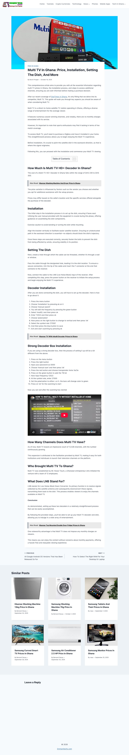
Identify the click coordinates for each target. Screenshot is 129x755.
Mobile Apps (105, 4)
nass (91, 611)
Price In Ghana (33, 66)
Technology (76, 4)
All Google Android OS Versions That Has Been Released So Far (43, 556)
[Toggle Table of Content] (73, 159)
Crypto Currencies (63, 4)
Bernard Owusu (22, 611)
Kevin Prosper (34, 79)
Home (42, 4)
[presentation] (27, 588)
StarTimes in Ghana (59, 97)
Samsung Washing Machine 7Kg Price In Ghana (61, 607)
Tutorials (50, 4)
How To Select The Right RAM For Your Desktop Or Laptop (89, 556)
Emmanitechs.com (64, 749)
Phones (95, 4)
